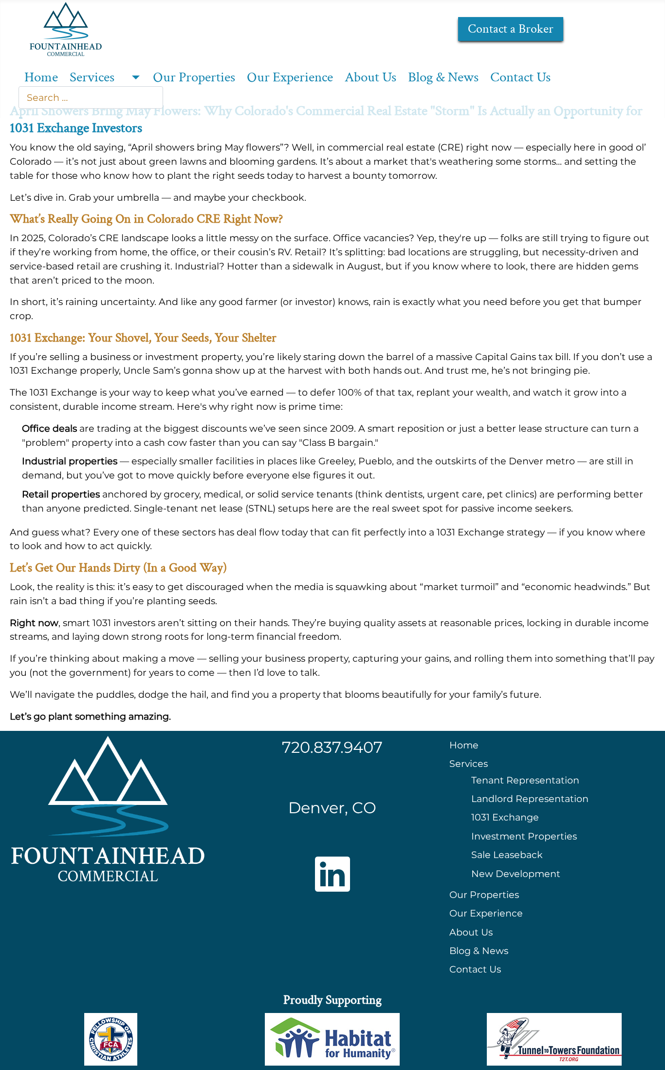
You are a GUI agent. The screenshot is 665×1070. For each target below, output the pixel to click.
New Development (515, 873)
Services (92, 77)
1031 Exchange (505, 817)
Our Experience (290, 77)
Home (41, 77)
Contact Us (520, 77)
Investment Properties (524, 836)
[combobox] (90, 97)
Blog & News (443, 77)
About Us (370, 77)
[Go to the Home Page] (65, 28)
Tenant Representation (525, 780)
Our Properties (194, 77)
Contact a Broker (511, 29)
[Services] (133, 78)
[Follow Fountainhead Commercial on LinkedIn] (332, 874)
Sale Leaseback (507, 854)
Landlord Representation (530, 798)
